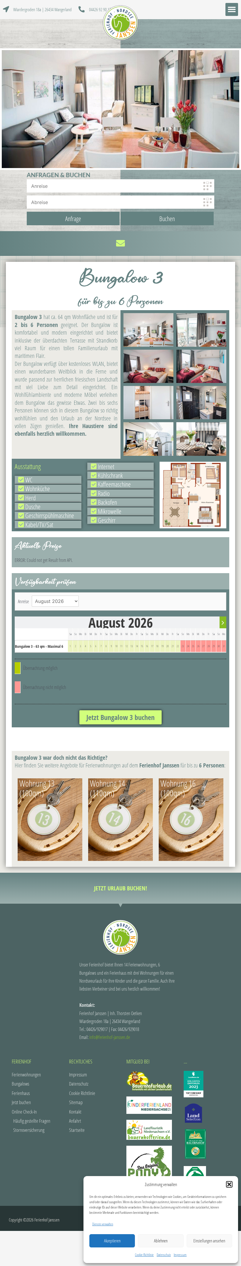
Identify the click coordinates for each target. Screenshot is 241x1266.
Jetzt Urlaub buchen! (120, 888)
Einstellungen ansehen (209, 1241)
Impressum (180, 1254)
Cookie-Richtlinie (144, 1254)
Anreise (23, 601)
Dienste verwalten (102, 1223)
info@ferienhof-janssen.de (109, 1037)
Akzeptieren (112, 1241)
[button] (229, 1184)
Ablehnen (161, 1241)
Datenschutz (164, 1254)
